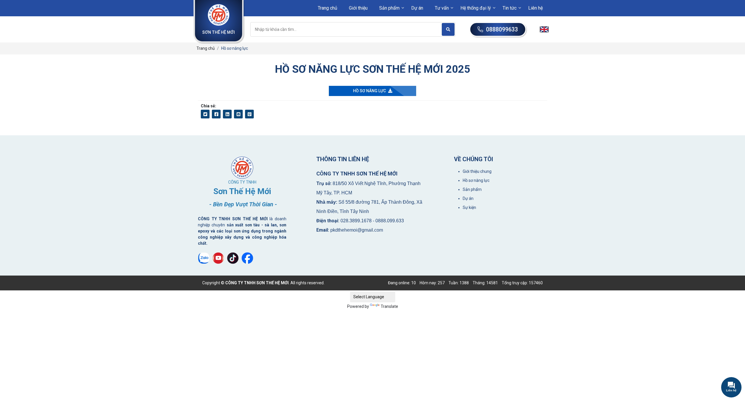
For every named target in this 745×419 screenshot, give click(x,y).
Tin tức (510, 8)
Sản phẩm (389, 8)
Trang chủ (327, 8)
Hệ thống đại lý (475, 8)
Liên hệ (535, 8)
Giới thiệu (358, 8)
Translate (389, 306)
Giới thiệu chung (477, 171)
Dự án (417, 8)
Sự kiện (469, 207)
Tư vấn (442, 8)
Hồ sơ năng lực (476, 180)
